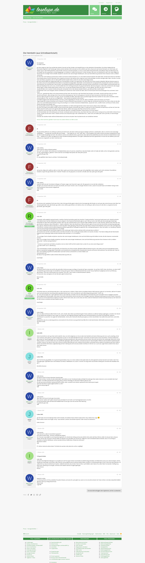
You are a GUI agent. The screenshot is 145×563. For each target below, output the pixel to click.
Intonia (29, 338)
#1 (120, 59)
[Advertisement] (72, 36)
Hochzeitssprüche (105, 554)
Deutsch (27, 534)
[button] (95, 10)
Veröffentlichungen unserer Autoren (60, 559)
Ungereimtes (54, 548)
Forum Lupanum (55, 556)
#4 (120, 163)
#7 (120, 212)
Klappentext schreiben (81, 547)
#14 (120, 393)
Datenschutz (98, 534)
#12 (120, 353)
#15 (120, 410)
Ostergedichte (104, 547)
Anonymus (54, 562)
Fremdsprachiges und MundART (35, 545)
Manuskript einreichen (81, 542)
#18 (120, 474)
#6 (120, 196)
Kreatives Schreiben (81, 544)
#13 (120, 372)
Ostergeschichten (105, 545)
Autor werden (79, 545)
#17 (120, 452)
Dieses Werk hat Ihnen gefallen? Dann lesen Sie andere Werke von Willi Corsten (57, 119)
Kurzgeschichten (31, 553)
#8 (120, 264)
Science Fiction (30, 556)
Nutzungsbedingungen (88, 534)
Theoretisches (54, 553)
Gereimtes (54, 547)
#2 (120, 125)
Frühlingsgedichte (105, 556)
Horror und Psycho (31, 547)
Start (118, 534)
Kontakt (79, 534)
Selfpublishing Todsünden (82, 551)
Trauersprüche (104, 553)
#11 (120, 329)
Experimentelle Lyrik (56, 542)
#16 (120, 428)
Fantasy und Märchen (32, 544)
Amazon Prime (79, 556)
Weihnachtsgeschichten (107, 542)
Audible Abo (79, 554)
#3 (120, 144)
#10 (120, 308)
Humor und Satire (31, 548)
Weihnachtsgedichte (106, 544)
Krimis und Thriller (31, 551)
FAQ (107, 534)
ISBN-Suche (79, 550)
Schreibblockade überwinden (83, 548)
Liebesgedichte (104, 557)
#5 (120, 178)
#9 (120, 284)
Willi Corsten (27, 55)
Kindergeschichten (31, 550)
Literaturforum (79, 553)
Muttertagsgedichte (105, 550)
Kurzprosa (29, 554)
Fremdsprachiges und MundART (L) (60, 545)
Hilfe (104, 534)
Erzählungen (30, 542)
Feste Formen (54, 544)
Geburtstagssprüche (106, 548)
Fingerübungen (55, 551)
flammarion (29, 134)
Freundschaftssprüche (106, 551)
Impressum (112, 534)
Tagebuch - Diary (31, 557)
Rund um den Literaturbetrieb (58, 557)
